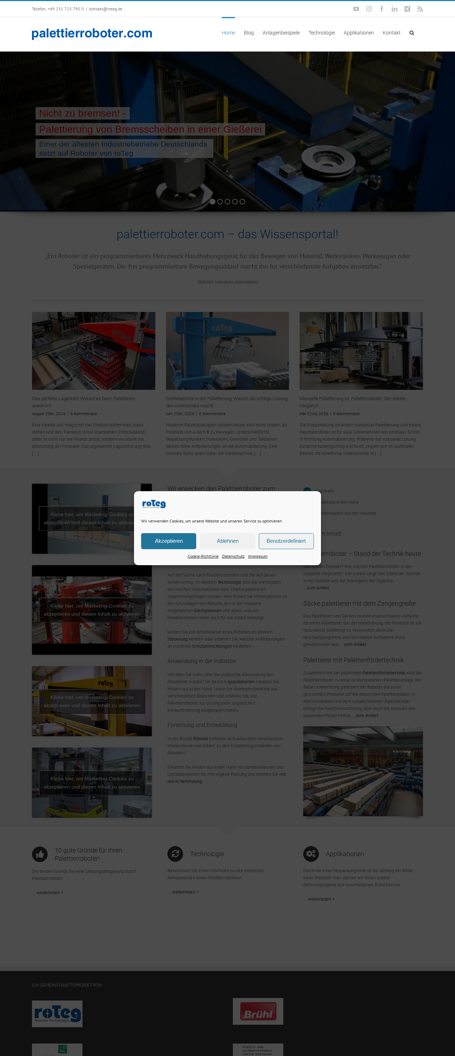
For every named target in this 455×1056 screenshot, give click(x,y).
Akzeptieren (169, 541)
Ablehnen (228, 541)
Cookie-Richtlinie (203, 555)
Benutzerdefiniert (286, 541)
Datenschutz (233, 555)
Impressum (258, 555)
